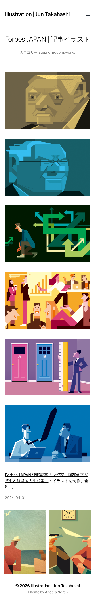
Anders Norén (56, 592)
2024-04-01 (15, 498)
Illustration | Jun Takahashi (37, 14)
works (70, 52)
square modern (51, 52)
